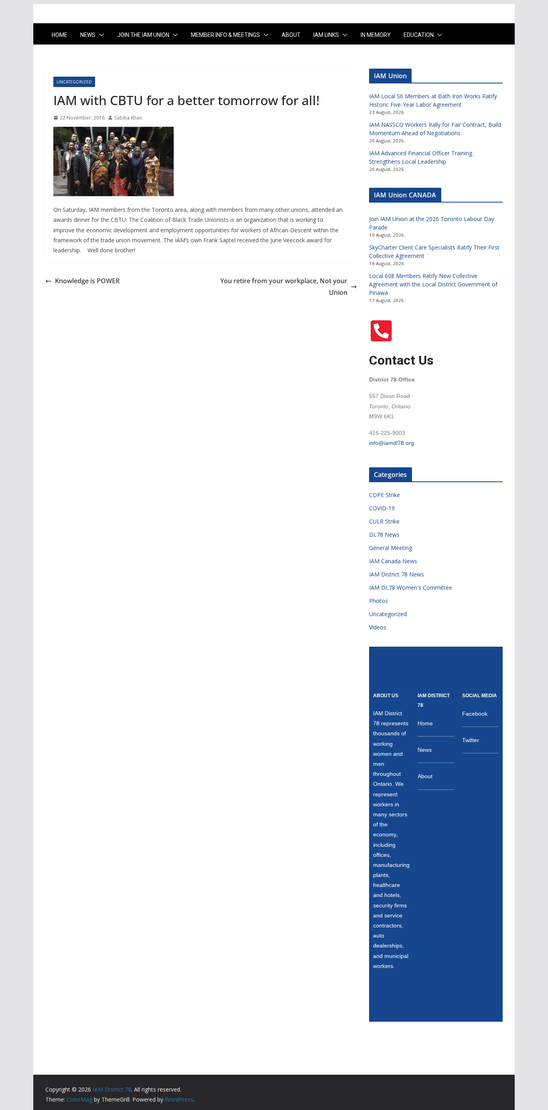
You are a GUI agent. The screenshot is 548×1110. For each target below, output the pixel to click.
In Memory (376, 35)
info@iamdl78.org (391, 443)
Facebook (474, 713)
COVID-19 (382, 508)
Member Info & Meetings (225, 35)
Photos (378, 601)
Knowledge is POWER (87, 280)
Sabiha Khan (128, 117)
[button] (99, 35)
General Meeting (390, 548)
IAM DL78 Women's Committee (410, 587)
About (291, 35)
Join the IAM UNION (143, 35)
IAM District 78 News (396, 574)
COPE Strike (384, 495)
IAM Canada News (393, 561)
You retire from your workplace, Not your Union (283, 286)
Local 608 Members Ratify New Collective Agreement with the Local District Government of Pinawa (433, 284)
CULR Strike (384, 521)
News (87, 35)
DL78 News (384, 534)
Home (59, 35)
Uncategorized (74, 82)
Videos (377, 627)
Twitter (470, 740)
